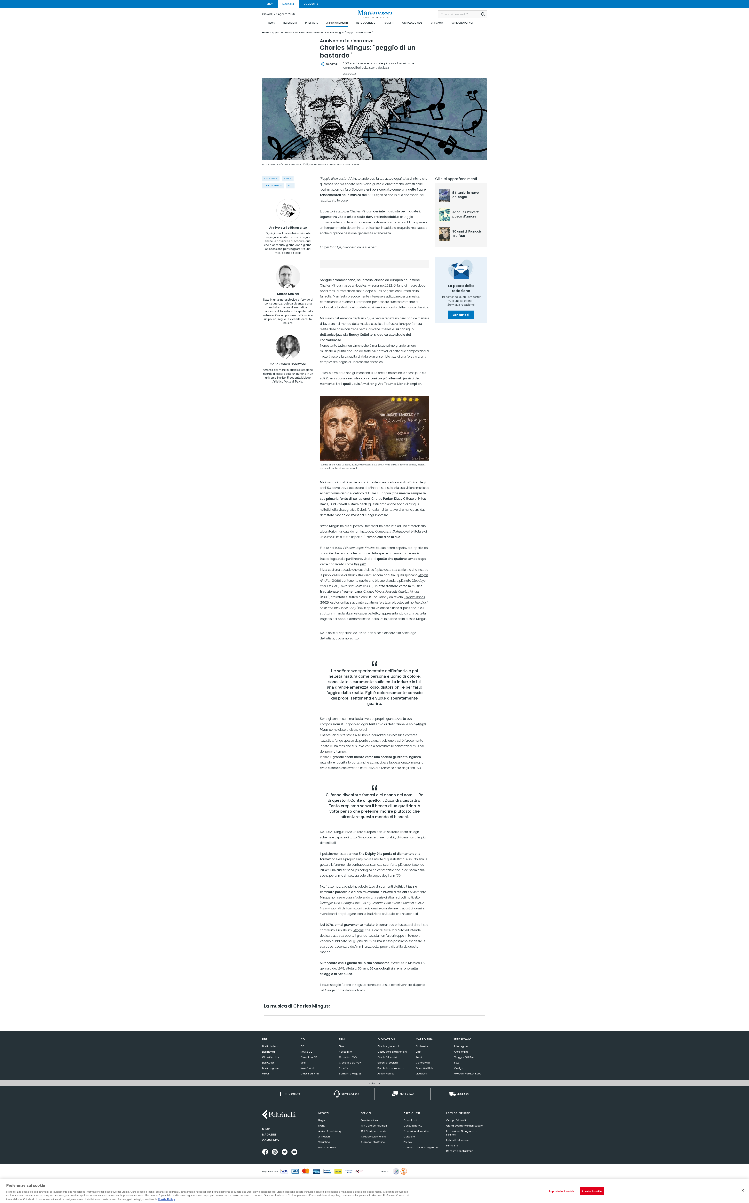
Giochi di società (387, 1062)
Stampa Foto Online (373, 1142)
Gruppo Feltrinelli (456, 1120)
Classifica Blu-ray (350, 1062)
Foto (456, 1062)
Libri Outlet (268, 1062)
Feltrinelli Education (457, 1140)
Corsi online (461, 1051)
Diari (418, 1051)
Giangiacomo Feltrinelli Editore (464, 1125)
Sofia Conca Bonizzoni (288, 364)
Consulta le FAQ (413, 1125)
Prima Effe (452, 1145)
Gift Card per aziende (373, 1131)
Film (341, 1046)
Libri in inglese (270, 1068)
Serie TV (343, 1068)
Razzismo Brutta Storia (459, 1151)
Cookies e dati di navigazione (421, 1147)
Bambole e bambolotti (390, 1068)
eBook (265, 1073)
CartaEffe (409, 1136)
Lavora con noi (327, 1147)
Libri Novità (268, 1051)
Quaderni (421, 1073)
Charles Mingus (273, 185)
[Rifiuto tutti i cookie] (742, 1190)
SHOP (270, 3)
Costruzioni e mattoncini (392, 1051)
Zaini (419, 1057)
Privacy (408, 1142)
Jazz (290, 185)
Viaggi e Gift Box (464, 1057)
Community (270, 1140)
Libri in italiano (270, 1046)
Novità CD (306, 1051)
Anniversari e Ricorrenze (288, 228)
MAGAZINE (288, 3)
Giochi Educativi (387, 1057)
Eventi (321, 1125)
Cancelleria (423, 1062)
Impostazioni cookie (561, 1191)
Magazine (269, 1134)
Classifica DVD (348, 1057)
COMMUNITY (311, 3)
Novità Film (345, 1051)
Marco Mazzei (288, 294)
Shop (266, 1129)
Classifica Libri (271, 1057)
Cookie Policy (166, 1199)
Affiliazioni (324, 1136)
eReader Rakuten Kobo (467, 1073)
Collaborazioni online (373, 1136)
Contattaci (461, 315)
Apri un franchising (329, 1131)
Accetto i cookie (592, 1191)
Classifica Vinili (310, 1073)
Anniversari (271, 178)
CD (302, 1046)
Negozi (322, 1120)
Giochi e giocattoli (388, 1046)
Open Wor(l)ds (424, 1068)
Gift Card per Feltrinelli (374, 1125)
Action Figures (385, 1073)
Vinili (303, 1062)
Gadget (459, 1068)
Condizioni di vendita (416, 1131)
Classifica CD (309, 1057)
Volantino (324, 1142)
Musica (288, 178)
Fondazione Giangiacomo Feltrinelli (462, 1132)
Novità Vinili (307, 1068)
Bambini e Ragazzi (350, 1073)
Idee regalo (461, 1046)
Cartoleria (422, 1046)
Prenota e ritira (369, 1120)
